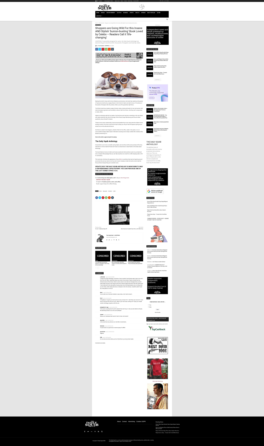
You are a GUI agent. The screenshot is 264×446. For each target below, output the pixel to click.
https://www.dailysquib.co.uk (111, 237)
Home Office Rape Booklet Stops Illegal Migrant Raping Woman (157, 202)
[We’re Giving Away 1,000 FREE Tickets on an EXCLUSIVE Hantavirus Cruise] (119, 256)
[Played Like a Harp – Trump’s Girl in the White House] (149, 74)
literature (110, 191)
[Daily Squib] (96, 45)
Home (96, 23)
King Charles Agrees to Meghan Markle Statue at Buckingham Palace (161, 130)
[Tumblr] (112, 49)
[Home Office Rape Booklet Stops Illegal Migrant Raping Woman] (149, 54)
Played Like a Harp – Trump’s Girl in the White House (157, 215)
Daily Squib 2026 (101, 440)
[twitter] (118, 239)
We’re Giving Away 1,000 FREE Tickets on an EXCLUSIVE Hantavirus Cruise (119, 263)
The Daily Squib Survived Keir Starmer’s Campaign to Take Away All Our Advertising (102, 263)
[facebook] (106, 239)
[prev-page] (96, 268)
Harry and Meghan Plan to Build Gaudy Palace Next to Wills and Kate (161, 60)
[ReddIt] (109, 49)
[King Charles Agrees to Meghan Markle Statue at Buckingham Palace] (149, 130)
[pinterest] (114, 239)
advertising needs (124, 177)
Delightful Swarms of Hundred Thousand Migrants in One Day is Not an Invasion (157, 266)
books (100, 191)
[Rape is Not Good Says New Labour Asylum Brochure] (149, 67)
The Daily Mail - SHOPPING (103, 45)
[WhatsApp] (106, 49)
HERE (116, 171)
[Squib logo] (106, 7)
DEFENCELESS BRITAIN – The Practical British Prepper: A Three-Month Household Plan (160, 116)
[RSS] (98, 431)
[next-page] (98, 268)
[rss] (116, 239)
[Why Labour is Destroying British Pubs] (149, 124)
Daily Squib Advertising (158, 381)
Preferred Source (125, 61)
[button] (167, 19)
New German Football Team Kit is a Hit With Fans (132, 228)
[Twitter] (168, 1)
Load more (157, 79)
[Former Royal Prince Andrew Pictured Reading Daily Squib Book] (135, 256)
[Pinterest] (166, 1)
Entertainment (101, 23)
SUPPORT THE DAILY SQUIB (103, 179)
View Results (157, 312)
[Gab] (162, 1)
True (150, 305)
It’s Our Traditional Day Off (101, 228)
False (150, 307)
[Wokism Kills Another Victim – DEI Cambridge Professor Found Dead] (149, 110)
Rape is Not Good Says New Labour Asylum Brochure (156, 210)
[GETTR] (164, 1)
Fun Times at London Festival (159, 261)
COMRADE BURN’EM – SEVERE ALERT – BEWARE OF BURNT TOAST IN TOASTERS (158, 219)
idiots (120, 159)
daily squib (105, 191)
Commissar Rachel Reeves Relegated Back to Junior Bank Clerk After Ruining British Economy (157, 251)
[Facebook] (160, 1)
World (97, 260)
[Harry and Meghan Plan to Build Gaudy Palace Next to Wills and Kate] (149, 61)
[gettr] (111, 239)
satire (114, 191)
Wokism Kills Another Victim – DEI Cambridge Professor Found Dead (161, 110)
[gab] (109, 239)
